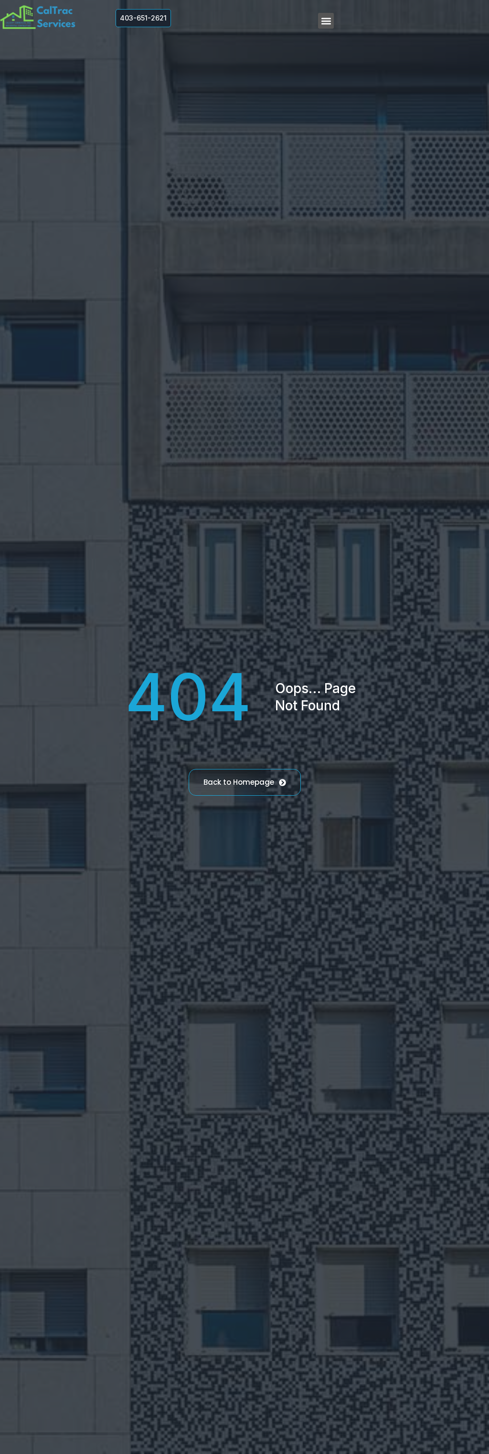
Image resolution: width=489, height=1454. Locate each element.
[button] (326, 21)
